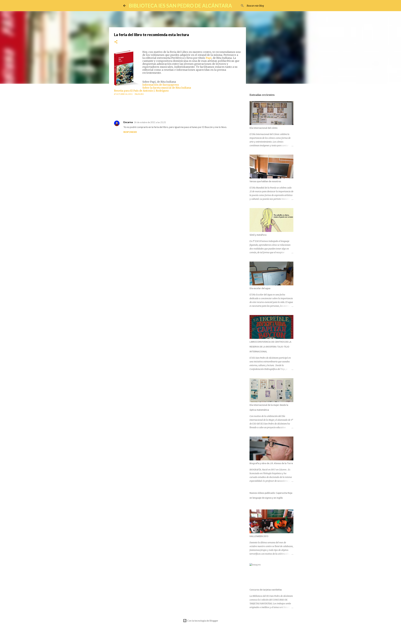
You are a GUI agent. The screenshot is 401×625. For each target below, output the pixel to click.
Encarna (128, 122)
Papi (208, 57)
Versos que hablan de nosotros (265, 181)
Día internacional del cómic (264, 128)
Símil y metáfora (258, 235)
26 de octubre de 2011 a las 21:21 (150, 122)
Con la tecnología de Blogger (202, 620)
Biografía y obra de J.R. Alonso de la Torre (271, 463)
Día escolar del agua (260, 288)
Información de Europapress (160, 84)
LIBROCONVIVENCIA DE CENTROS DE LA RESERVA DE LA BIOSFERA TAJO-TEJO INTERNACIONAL (270, 347)
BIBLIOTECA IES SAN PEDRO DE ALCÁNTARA (180, 6)
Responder (130, 132)
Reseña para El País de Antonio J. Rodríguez (141, 90)
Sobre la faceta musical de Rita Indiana (166, 87)
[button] (116, 42)
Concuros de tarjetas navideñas (266, 589)
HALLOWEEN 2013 (259, 536)
